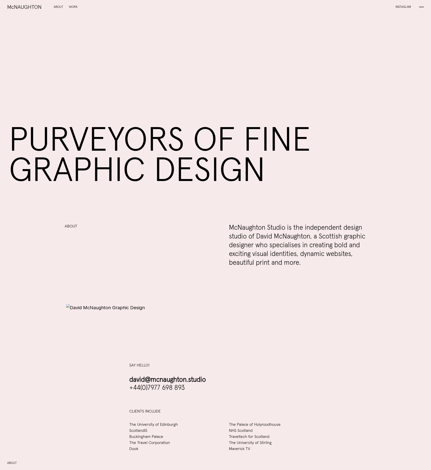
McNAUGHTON (24, 7)
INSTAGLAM (403, 7)
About (58, 7)
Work (73, 7)
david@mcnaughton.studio (167, 379)
